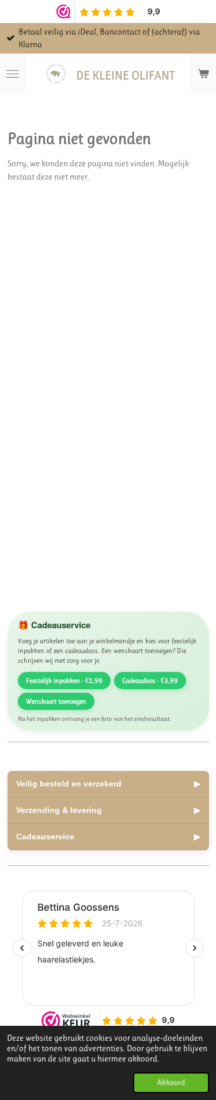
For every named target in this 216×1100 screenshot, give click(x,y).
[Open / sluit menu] (12, 74)
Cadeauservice (108, 836)
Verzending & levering (108, 810)
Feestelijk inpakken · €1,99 (64, 681)
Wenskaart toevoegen (56, 701)
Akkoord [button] (171, 1082)
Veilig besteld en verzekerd (108, 783)
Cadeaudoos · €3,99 (150, 681)
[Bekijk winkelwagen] (203, 74)
